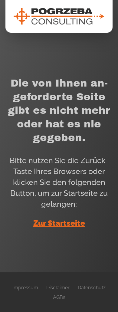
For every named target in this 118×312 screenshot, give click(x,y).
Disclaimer (58, 288)
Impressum (25, 288)
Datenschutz (92, 288)
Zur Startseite (59, 223)
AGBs (59, 297)
